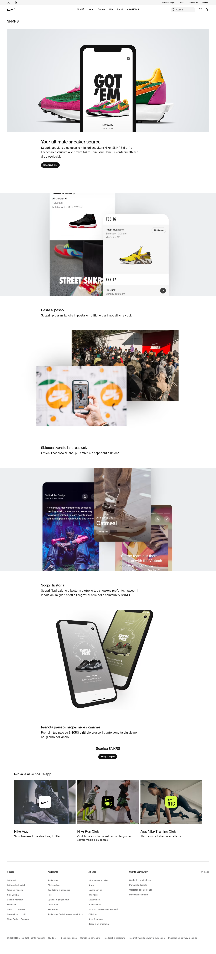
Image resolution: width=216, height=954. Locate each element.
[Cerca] (173, 9)
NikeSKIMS (133, 9)
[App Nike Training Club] (171, 809)
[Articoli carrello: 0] (206, 9)
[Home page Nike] (11, 9)
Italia (206, 872)
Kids (110, 9)
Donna (101, 9)
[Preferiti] (200, 9)
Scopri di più (50, 165)
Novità (80, 9)
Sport (120, 9)
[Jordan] (9, 2)
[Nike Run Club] (108, 811)
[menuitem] (185, 2)
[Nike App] (45, 809)
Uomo (91, 9)
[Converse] (16, 2)
